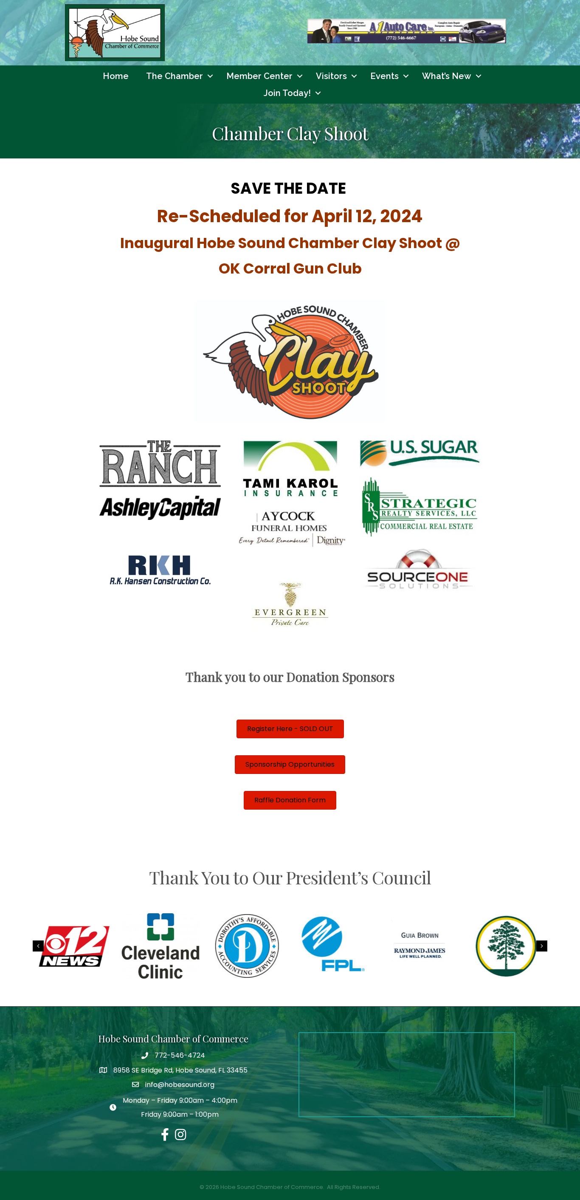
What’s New (446, 76)
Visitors (331, 76)
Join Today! (287, 93)
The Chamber (174, 76)
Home (116, 76)
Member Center (259, 76)
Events (384, 76)
